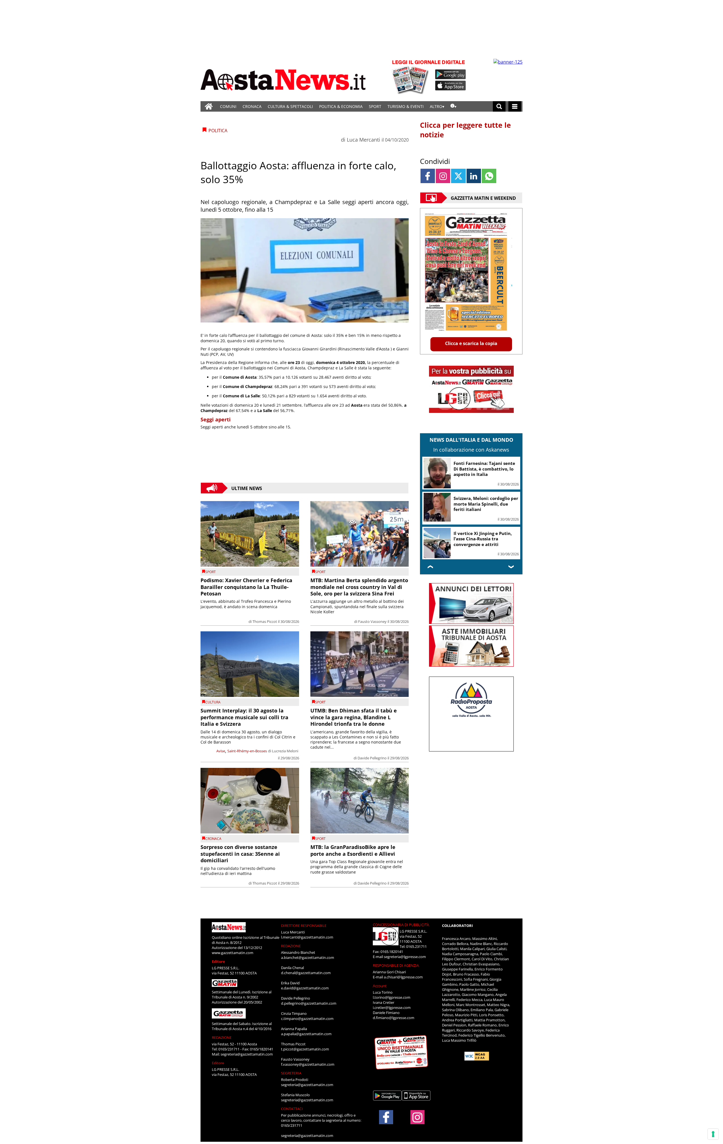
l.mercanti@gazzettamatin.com (307, 937)
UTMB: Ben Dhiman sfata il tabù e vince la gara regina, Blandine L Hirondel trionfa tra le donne (353, 717)
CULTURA (213, 702)
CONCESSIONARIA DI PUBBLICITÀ (401, 924)
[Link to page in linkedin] (474, 176)
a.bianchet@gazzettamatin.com (307, 957)
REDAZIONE (222, 1037)
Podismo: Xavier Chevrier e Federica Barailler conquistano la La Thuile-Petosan (246, 587)
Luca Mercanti (363, 139)
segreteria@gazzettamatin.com (247, 1054)
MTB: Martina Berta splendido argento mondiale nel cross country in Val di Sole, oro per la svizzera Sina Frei (359, 587)
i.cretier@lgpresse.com (392, 1007)
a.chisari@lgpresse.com (403, 977)
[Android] (450, 74)
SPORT (375, 106)
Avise (220, 750)
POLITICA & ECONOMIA (341, 106)
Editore (218, 961)
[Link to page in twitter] (458, 176)
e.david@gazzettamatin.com (305, 988)
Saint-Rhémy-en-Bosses (247, 750)
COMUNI (228, 106)
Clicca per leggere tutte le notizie (465, 129)
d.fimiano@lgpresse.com (393, 1017)
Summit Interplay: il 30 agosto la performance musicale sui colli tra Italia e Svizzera (244, 717)
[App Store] (450, 85)
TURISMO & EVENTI (405, 106)
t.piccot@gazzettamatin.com (305, 1049)
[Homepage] (208, 106)
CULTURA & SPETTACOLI (290, 106)
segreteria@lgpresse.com (405, 956)
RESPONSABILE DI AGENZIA (396, 965)
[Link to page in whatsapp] (489, 176)
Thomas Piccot (264, 621)
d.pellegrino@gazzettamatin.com (308, 1003)
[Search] (499, 106)
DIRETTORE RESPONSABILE (303, 925)
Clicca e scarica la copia (471, 343)
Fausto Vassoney (372, 621)
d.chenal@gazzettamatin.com (306, 972)
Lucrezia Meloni (285, 750)
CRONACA (252, 106)
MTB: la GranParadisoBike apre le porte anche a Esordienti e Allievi (352, 850)
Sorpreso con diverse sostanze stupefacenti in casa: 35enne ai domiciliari (240, 854)
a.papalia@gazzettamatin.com (306, 1033)
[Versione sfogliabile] (411, 76)
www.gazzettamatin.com (232, 952)
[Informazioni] (453, 106)
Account (380, 985)
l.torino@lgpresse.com (391, 997)
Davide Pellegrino (372, 757)
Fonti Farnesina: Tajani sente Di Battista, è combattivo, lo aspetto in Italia (484, 468)
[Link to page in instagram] (443, 176)
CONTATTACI (292, 1108)
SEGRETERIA (291, 1073)
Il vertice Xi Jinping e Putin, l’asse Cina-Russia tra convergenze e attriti (483, 538)
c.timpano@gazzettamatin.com (307, 1018)
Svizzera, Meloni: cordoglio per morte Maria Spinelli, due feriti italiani (486, 503)
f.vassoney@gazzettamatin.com (307, 1064)
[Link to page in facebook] (428, 176)
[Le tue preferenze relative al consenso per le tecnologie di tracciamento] (713, 1134)
